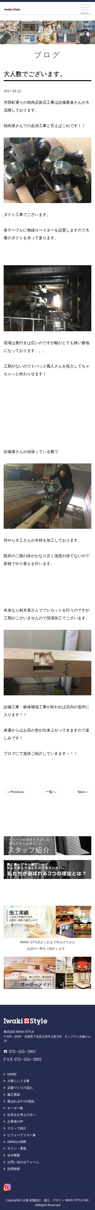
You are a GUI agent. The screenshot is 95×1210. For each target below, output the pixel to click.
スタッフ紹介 (16, 1128)
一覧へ (51, 792)
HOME (12, 1074)
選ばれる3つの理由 (20, 1101)
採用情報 (13, 1169)
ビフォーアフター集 (21, 1135)
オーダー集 (15, 1108)
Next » (83, 792)
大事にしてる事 (18, 1081)
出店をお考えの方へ (21, 1114)
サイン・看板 (16, 1148)
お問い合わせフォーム (23, 1162)
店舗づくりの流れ (20, 1088)
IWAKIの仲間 (16, 1142)
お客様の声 (15, 1121)
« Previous (15, 792)
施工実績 (13, 1094)
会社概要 (13, 1155)
